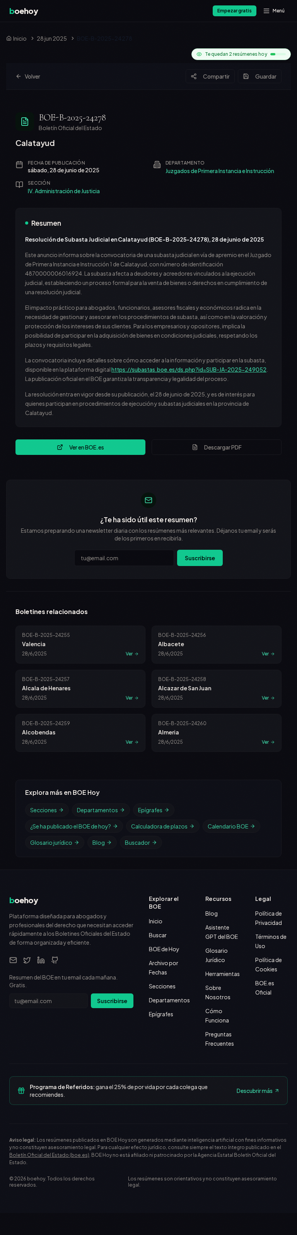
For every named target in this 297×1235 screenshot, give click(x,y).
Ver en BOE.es (86, 447)
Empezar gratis (234, 11)
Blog (98, 842)
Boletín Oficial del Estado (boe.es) (49, 1155)
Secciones (43, 809)
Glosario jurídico (51, 842)
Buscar (158, 934)
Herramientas (222, 973)
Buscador (137, 842)
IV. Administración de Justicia (64, 190)
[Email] (13, 960)
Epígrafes (150, 809)
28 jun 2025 (52, 38)
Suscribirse (200, 557)
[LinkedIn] (41, 960)
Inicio (155, 921)
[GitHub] (55, 960)
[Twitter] (27, 960)
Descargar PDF (223, 447)
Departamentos (97, 809)
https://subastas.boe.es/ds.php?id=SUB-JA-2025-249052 (188, 369)
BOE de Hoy (164, 948)
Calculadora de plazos (159, 826)
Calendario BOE (228, 826)
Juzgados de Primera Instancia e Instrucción (220, 170)
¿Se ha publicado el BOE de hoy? (70, 826)
